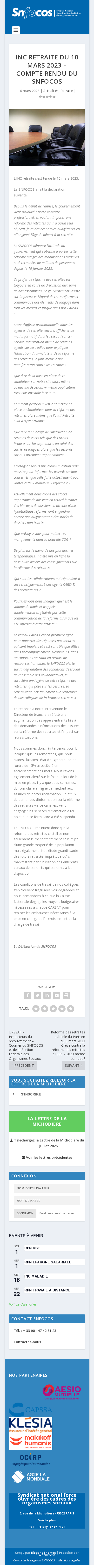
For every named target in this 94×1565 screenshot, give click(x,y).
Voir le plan (47, 1520)
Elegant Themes (43, 1553)
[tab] (47, 1094)
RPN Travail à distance (47, 1290)
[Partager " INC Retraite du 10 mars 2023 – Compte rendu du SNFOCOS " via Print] (66, 995)
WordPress (47, 1555)
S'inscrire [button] (31, 1094)
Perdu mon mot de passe (57, 1213)
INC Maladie (36, 1276)
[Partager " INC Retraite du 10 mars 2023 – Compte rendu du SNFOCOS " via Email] (56, 995)
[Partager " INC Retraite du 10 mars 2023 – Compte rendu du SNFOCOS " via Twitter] (37, 995)
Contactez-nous (27, 1342)
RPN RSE (32, 1247)
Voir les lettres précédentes (48, 1157)
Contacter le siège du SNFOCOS (34, 1560)
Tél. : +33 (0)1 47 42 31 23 (47, 1527)
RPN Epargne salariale (47, 1262)
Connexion (25, 1213)
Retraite (66, 90)
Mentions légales (69, 1560)
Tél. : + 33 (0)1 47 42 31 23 (35, 1330)
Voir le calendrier (22, 1304)
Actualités (51, 90)
